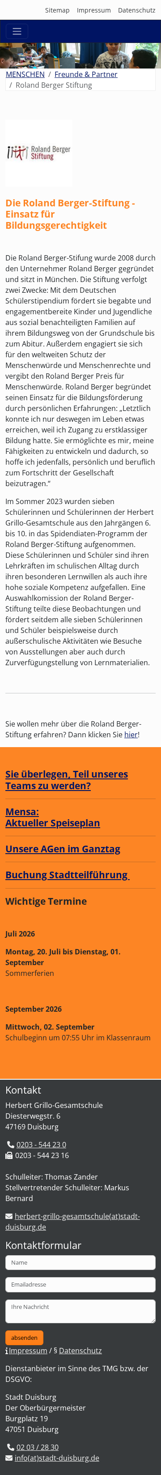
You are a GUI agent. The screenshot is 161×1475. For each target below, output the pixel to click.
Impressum (94, 10)
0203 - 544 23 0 (41, 1145)
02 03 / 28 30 (38, 1447)
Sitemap (57, 10)
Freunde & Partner (86, 74)
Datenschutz (137, 10)
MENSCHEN (25, 74)
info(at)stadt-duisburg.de (57, 1458)
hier (131, 735)
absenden (24, 1338)
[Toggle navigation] (17, 31)
